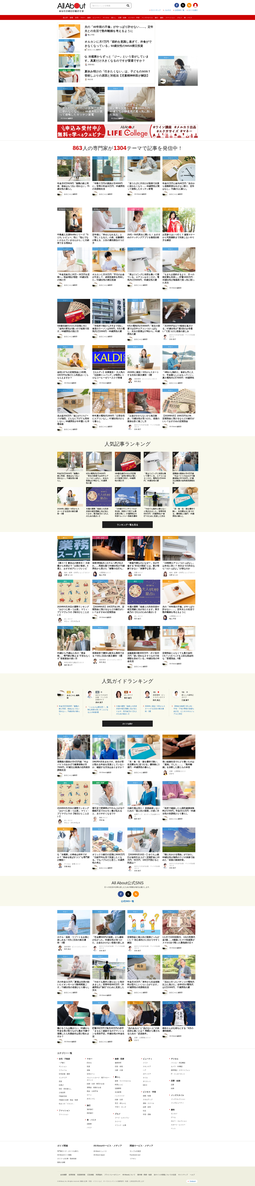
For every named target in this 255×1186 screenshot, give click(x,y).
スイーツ (118, 1121)
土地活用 (62, 1092)
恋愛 (172, 1085)
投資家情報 (81, 1175)
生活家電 (118, 1092)
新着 (71, 18)
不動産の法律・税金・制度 (68, 1100)
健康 (89, 18)
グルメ (179, 18)
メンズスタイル (147, 18)
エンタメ (174, 1114)
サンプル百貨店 (135, 1151)
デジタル (106, 18)
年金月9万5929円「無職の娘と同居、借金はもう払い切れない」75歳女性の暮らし (69, 710)
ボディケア (147, 1074)
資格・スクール (148, 1103)
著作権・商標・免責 (144, 1175)
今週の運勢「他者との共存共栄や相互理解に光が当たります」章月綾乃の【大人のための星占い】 (126, 710)
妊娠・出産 (119, 1099)
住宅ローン (91, 1074)
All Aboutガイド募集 (64, 1155)
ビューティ (97, 18)
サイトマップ (156, 10)
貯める (89, 1063)
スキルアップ (147, 1099)
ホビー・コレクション (179, 1121)
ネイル (145, 1078)
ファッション (170, 18)
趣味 (161, 18)
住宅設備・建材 (64, 1074)
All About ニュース (100, 1151)
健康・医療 (119, 1059)
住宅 (76, 18)
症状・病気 (119, 1066)
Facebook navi (135, 1155)
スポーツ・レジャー (178, 1125)
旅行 (156, 18)
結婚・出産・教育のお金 (95, 1084)
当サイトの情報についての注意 (165, 1175)
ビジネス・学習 (133, 18)
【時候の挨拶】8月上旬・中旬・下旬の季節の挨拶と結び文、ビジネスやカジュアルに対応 (184, 710)
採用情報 (72, 1175)
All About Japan (99, 1155)
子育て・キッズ (120, 1107)
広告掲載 (90, 1175)
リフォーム (63, 1070)
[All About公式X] (183, 5)
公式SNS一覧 (179, 10)
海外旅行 (90, 1109)
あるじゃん (91, 1099)
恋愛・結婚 (122, 18)
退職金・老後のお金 (94, 1087)
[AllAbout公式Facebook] (176, 5)
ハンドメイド (119, 1096)
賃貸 (60, 1081)
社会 (144, 1111)
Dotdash (193, 1181)
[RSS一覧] (189, 5)
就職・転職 (147, 1096)
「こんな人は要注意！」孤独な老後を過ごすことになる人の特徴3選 (98, 709)
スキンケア (147, 1066)
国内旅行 (90, 1113)
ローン (89, 1095)
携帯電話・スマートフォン (180, 1070)
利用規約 (99, 1175)
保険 (88, 1070)
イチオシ (133, 1159)
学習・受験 (147, 1114)
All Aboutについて (128, 1175)
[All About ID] (195, 5)
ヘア (144, 1070)
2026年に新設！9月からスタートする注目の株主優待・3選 (155, 708)
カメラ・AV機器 (176, 1066)
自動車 (89, 1124)
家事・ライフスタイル (123, 1081)
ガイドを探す (193, 10)
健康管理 (118, 1063)
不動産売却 (63, 1096)
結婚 (172, 1088)
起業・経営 (147, 1107)
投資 (88, 1066)
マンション (63, 1066)
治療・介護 (119, 1070)
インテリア (63, 1078)
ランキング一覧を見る (127, 525)
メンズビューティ (177, 1103)
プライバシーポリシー (112, 1175)
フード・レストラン (122, 1118)
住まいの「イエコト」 (67, 1104)
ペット (173, 1128)
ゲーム (173, 1117)
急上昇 (65, 18)
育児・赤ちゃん (120, 1103)
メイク (145, 1063)
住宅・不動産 (64, 1059)
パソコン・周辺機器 (178, 1063)
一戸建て (62, 1063)
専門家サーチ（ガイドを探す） (68, 1151)
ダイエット (147, 1081)
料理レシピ (119, 1085)
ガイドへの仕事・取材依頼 (66, 1159)
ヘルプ (192, 1175)
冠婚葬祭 (118, 1088)
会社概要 (63, 1175)
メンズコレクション (178, 1099)
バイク (89, 1127)
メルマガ (167, 10)
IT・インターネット (178, 1074)
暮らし (113, 18)
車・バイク (188, 18)
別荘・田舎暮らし (65, 1089)
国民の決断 (61, 1162)
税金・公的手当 (92, 1091)
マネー (82, 18)
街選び (61, 1085)
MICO (145, 1085)
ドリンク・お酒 (120, 1125)
